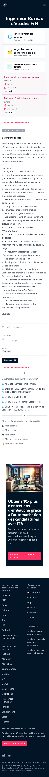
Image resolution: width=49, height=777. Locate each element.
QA (3, 678)
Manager (6, 659)
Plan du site (32, 612)
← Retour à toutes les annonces (16, 122)
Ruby (4, 605)
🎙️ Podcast (32, 597)
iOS (3, 625)
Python (5, 610)
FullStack (6, 654)
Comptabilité (8, 688)
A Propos (31, 607)
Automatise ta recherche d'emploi (22, 556)
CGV (44, 762)
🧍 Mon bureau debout (13, 443)
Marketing (7, 664)
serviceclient (9, 91)
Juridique (6, 706)
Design (5, 674)
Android (6, 630)
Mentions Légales (12, 765)
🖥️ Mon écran (8, 434)
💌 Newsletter (33, 592)
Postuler (8, 360)
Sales (4, 716)
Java (4, 615)
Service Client (8, 711)
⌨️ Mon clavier (9, 430)
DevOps (6, 683)
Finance (5, 721)
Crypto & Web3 (9, 669)
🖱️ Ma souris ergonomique (15, 439)
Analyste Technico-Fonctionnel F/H (21, 383)
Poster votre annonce (14, 743)
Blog (29, 602)
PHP (4, 600)
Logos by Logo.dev (31, 765)
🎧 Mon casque (9, 425)
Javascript (6, 595)
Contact (30, 617)
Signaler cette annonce (12, 130)
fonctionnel (7, 351)
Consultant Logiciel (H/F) (16, 396)
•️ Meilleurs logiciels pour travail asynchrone (36, 642)
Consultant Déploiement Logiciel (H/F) (23, 401)
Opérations (7, 693)
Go (3, 620)
